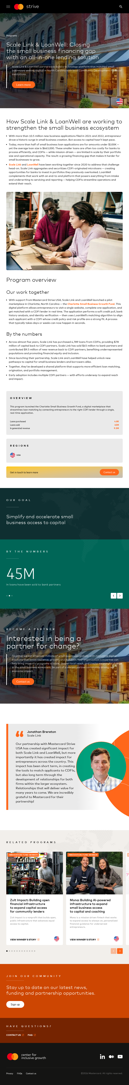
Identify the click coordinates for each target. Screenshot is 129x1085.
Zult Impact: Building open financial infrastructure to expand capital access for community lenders (30, 905)
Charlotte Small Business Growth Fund (91, 303)
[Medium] (111, 1056)
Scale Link (15, 164)
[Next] (120, 596)
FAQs (19, 1073)
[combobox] (119, 101)
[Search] (121, 7)
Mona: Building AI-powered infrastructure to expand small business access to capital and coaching (90, 905)
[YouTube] (120, 1056)
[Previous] (113, 596)
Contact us (31, 1073)
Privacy (9, 1073)
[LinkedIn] (102, 1056)
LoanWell (32, 164)
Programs (11, 35)
